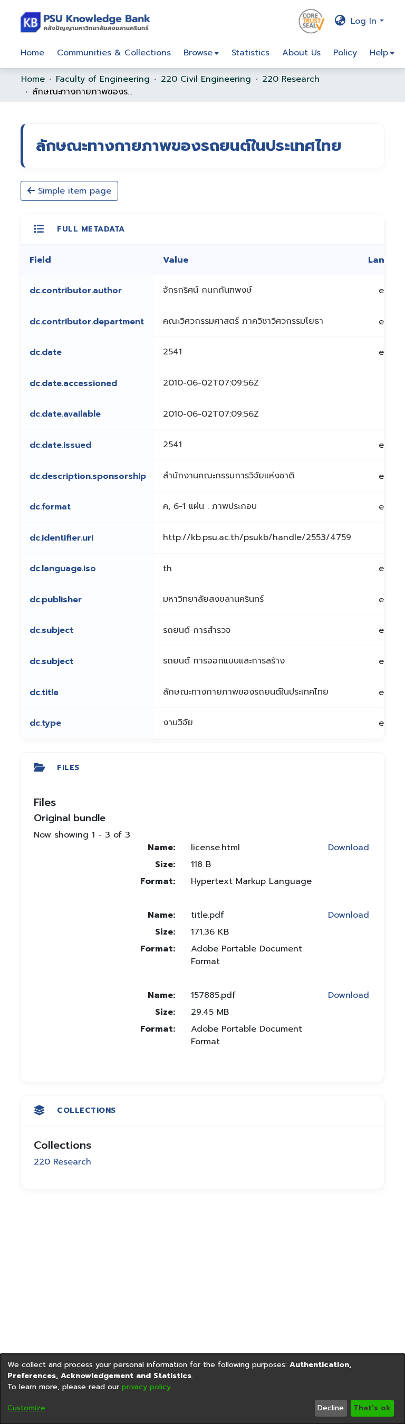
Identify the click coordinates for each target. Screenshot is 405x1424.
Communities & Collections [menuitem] (114, 52)
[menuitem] (201, 52)
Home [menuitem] (32, 52)
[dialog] (202, 1389)
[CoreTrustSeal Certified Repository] (311, 20)
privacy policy (146, 1386)
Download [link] (348, 847)
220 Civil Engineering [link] (206, 79)
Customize (26, 1407)
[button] (88, 21)
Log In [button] (365, 21)
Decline (330, 1407)
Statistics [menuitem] (250, 52)
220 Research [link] (291, 79)
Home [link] (33, 79)
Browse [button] (198, 52)
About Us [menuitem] (301, 52)
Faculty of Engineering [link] (103, 79)
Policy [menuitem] (345, 52)
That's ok (372, 1407)
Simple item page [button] (73, 191)
